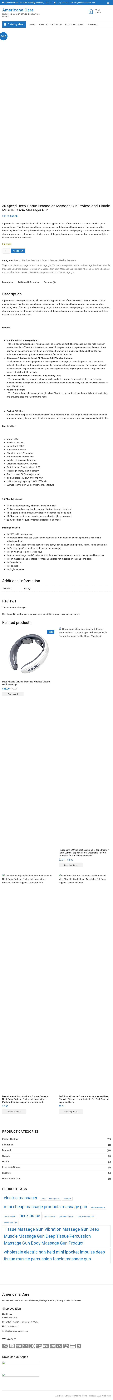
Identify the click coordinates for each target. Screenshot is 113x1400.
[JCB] (53, 1346)
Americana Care (18, 10)
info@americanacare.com (84, 2)
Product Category (50, 24)
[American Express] (5, 1346)
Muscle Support (9, 1217)
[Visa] (19, 1346)
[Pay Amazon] (66, 1346)
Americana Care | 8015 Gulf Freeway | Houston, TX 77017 (28, 2)
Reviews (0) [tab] (50, 282)
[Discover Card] (39, 1346)
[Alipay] (79, 1346)
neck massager (49, 1217)
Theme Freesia (87, 1396)
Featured (92, 24)
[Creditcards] (73, 1346)
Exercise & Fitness (40, 260)
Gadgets (6, 1156)
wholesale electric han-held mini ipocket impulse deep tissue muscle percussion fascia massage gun (54, 1255)
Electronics (7, 1144)
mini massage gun (98, 1208)
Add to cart (18, 251)
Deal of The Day (22, 260)
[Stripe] (46, 1346)
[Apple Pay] (59, 1346)
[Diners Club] (32, 1346)
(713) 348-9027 (62, 2)
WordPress (106, 1396)
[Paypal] (26, 1346)
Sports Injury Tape (10, 1223)
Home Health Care (11, 1178)
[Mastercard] (12, 1346)
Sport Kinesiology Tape (86, 1217)
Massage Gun (54, 1199)
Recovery (71, 260)
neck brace (30, 1215)
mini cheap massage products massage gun (29, 265)
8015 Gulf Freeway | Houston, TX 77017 (20, 1322)
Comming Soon (74, 24)
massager (67, 1199)
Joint (43, 1199)
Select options (70, 865)
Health (62, 260)
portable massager (66, 1217)
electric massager (20, 1197)
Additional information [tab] (28, 282)
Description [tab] (7, 282)
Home (32, 24)
